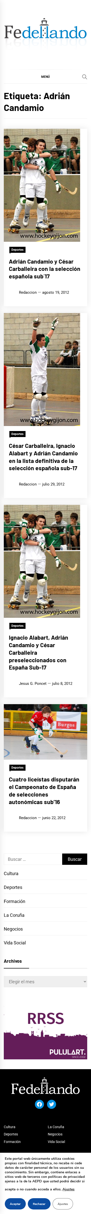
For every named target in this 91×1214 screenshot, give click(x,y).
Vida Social (15, 942)
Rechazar (39, 1204)
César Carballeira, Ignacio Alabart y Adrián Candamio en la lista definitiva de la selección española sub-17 (43, 456)
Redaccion (28, 292)
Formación (14, 901)
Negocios (13, 929)
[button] (45, 77)
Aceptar (15, 1204)
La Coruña (14, 915)
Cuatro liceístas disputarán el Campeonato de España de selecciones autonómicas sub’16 (44, 790)
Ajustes (68, 1189)
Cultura (11, 873)
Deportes (17, 250)
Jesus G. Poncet (33, 683)
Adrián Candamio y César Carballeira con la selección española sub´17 (44, 269)
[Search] (84, 77)
